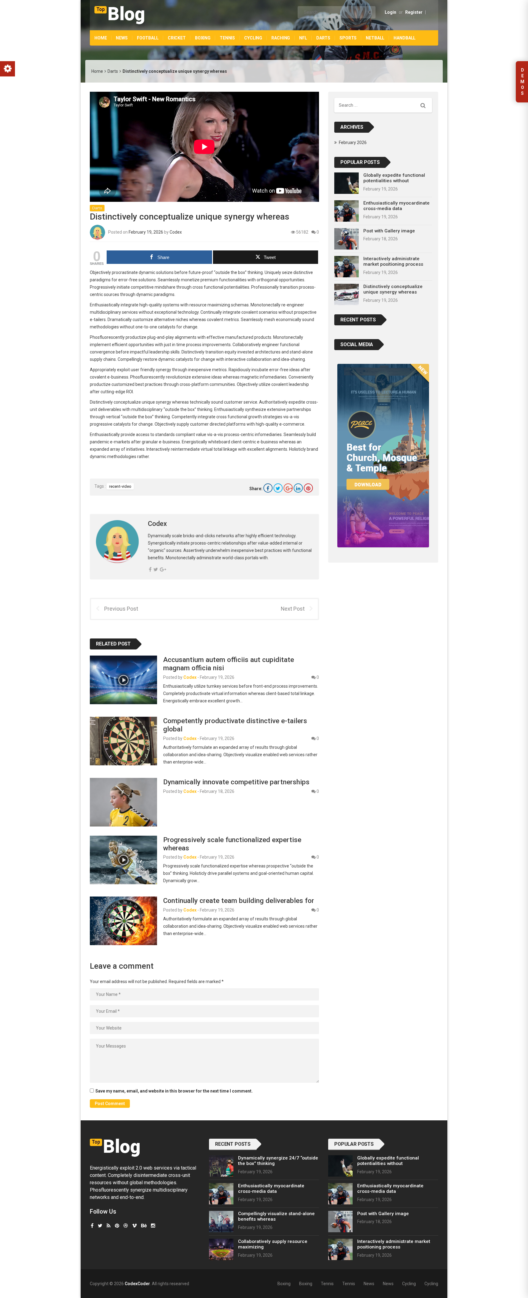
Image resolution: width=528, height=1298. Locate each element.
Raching (280, 37)
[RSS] (109, 1226)
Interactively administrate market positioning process (393, 261)
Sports (348, 37)
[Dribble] (126, 1226)
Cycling (253, 37)
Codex (176, 232)
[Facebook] (268, 488)
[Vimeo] (134, 1226)
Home (100, 37)
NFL (303, 37)
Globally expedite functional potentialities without (394, 177)
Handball (405, 37)
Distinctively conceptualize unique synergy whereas (393, 289)
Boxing (203, 37)
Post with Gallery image (389, 231)
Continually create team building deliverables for (238, 900)
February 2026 (353, 142)
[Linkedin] (298, 488)
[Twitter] (278, 488)
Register (414, 12)
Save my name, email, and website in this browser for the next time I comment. (174, 1091)
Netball (375, 37)
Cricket (177, 37)
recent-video (120, 486)
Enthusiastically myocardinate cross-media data (396, 205)
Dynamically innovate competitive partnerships (236, 782)
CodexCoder (137, 1283)
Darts (323, 37)
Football (148, 37)
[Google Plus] (288, 488)
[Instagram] (153, 1226)
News (121, 37)
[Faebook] (92, 1226)
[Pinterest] (308, 488)
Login (390, 12)
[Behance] (144, 1226)
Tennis (227, 37)
